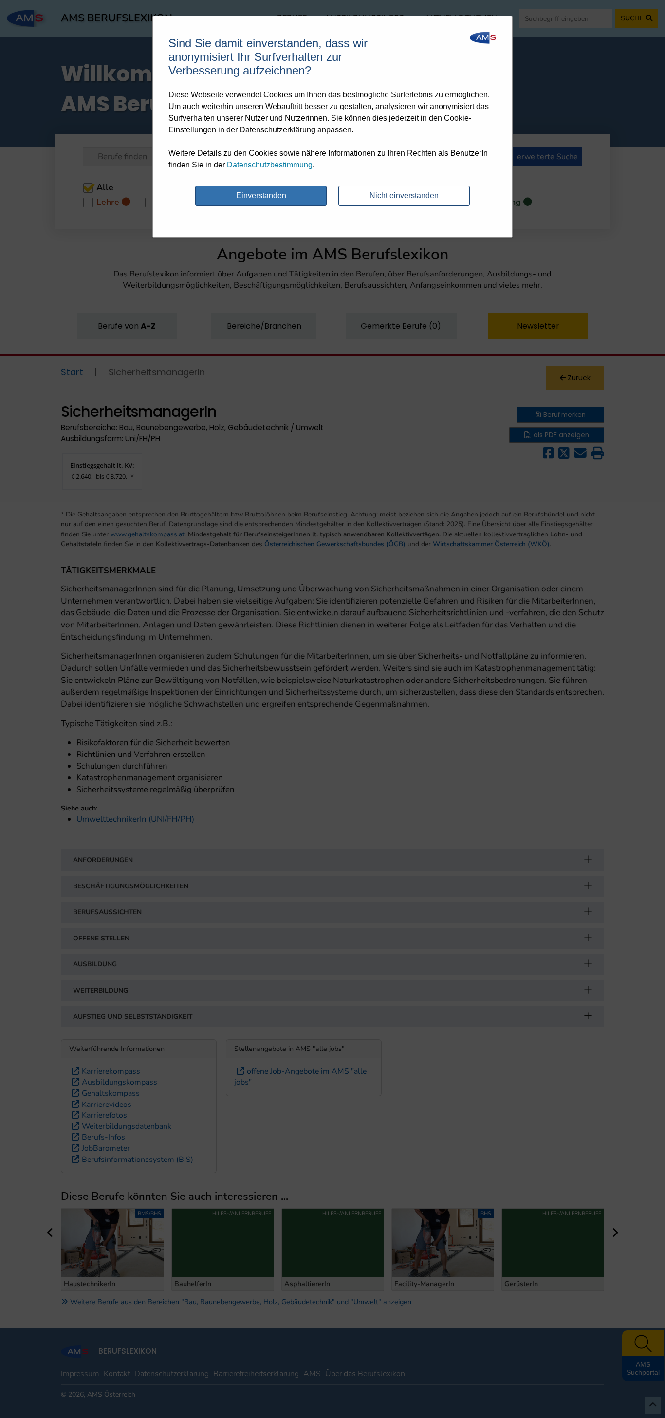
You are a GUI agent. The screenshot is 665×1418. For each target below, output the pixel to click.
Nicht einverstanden (404, 195)
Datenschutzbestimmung (270, 165)
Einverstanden (261, 195)
